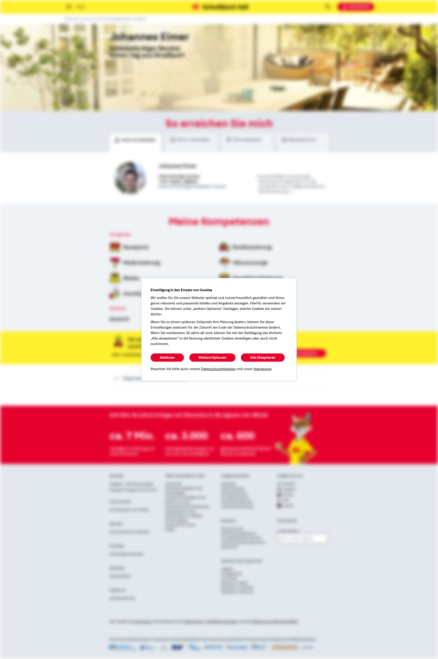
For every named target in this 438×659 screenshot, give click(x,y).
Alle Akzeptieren (263, 357)
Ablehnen (167, 357)
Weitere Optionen (212, 357)
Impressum (262, 369)
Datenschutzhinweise (218, 369)
